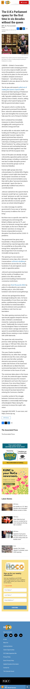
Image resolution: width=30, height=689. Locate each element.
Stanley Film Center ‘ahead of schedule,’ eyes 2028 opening (20, 550)
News (14, 546)
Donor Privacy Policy (8, 660)
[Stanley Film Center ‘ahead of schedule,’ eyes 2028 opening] (7, 549)
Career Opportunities (8, 649)
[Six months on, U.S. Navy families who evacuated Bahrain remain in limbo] (7, 507)
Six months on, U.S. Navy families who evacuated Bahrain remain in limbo (20, 508)
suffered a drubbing (18, 261)
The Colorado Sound (8, 671)
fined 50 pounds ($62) (18, 285)
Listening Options (7, 646)
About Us (5, 642)
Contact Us (6, 667)
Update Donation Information (11, 664)
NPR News (6, 417)
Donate (24, 2)
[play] (3, 687)
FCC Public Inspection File (9, 653)
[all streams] (28, 687)
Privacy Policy (6, 657)
